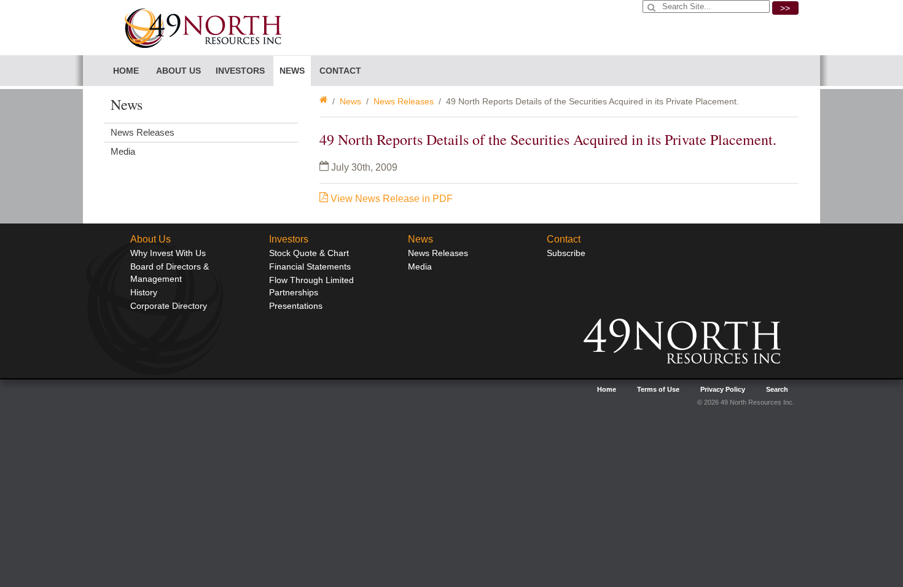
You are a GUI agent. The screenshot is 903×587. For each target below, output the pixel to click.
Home (126, 71)
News (350, 101)
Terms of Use (658, 389)
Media (123, 151)
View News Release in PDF (390, 198)
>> (785, 8)
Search (777, 389)
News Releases (403, 101)
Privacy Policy (722, 389)
